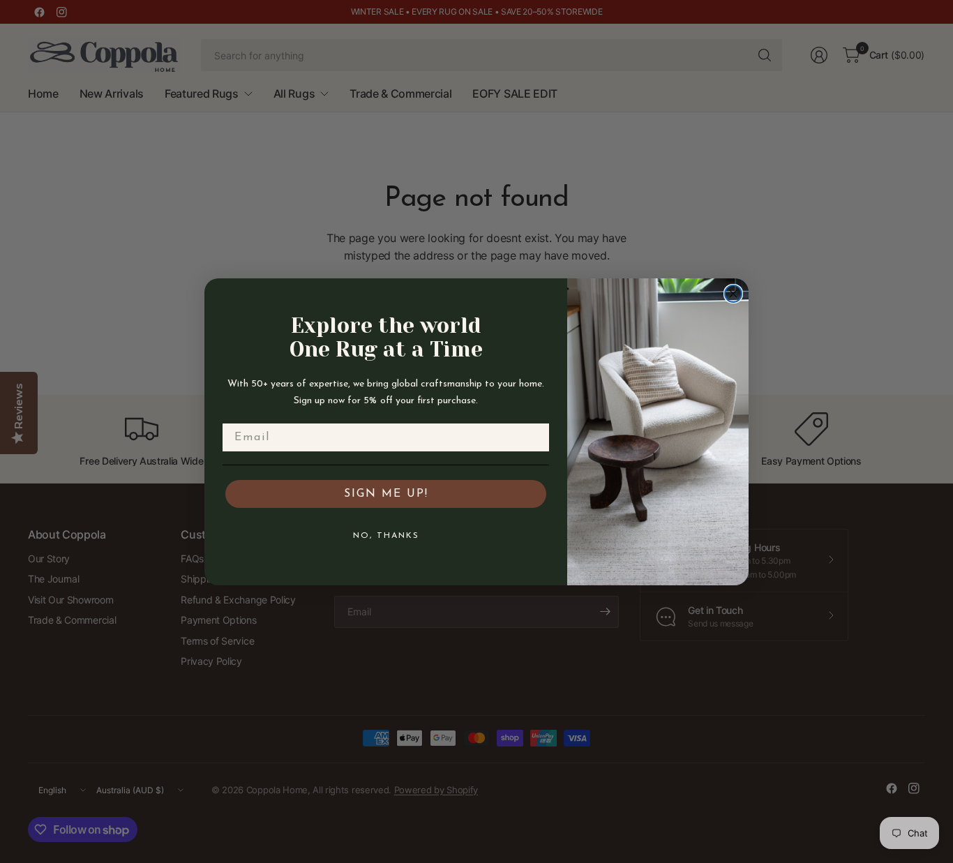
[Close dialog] (733, 293)
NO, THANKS (386, 535)
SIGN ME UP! (386, 493)
